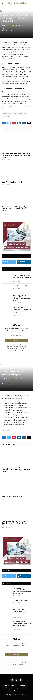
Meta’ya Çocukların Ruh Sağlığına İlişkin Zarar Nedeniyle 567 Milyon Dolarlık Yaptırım (15, 208)
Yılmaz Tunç (6, 116)
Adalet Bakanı (6, 113)
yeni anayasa (22, 113)
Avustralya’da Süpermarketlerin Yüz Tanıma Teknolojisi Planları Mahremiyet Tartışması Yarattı (16, 155)
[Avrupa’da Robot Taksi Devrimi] (16, 171)
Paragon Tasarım (26, 695)
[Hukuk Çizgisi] (16, 3)
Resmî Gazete (6, 430)
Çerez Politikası (22, 688)
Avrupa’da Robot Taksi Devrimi (12, 182)
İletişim (16, 690)
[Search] (30, 3)
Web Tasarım (18, 695)
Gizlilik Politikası (9, 688)
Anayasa (14, 113)
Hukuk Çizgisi (11, 30)
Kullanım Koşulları (22, 685)
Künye (12, 685)
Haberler (14, 25)
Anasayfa (4, 8)
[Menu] (3, 3)
